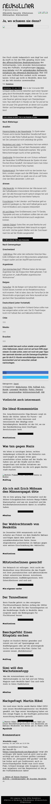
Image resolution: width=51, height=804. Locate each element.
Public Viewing (36, 389)
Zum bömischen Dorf (12, 269)
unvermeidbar (15, 392)
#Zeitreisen (9, 437)
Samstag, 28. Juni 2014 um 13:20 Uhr (16, 743)
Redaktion (9, 84)
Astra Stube (8, 307)
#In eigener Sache (12, 588)
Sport (16, 383)
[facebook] (43, 12)
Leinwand (14, 389)
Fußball (36, 386)
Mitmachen (9, 15)
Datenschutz (41, 800)
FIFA (30, 386)
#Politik (7, 728)
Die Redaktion (34, 798)
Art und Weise (8, 212)
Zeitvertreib (22, 15)
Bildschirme (21, 386)
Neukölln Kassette (12, 13)
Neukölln (23, 389)
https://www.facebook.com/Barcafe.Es (20, 751)
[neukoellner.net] (18, 7)
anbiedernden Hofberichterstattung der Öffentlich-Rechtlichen (25, 71)
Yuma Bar (7, 287)
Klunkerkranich (9, 170)
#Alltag (7, 479)
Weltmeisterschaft (31, 392)
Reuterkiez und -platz (12, 144)
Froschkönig (8, 201)
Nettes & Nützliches (13, 800)
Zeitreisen (28, 13)
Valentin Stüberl (9, 224)
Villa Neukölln (8, 188)
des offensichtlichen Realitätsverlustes (21, 62)
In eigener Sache (19, 798)
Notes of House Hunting (15, 776)
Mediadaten (29, 800)
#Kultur (7, 515)
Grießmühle (7, 157)
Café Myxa (7, 254)
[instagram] (46, 12)
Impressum (26, 802)
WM (42, 392)
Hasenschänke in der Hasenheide (17, 131)
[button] (5, 373)
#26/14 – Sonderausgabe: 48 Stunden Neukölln (24, 779)
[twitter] (39, 12)
